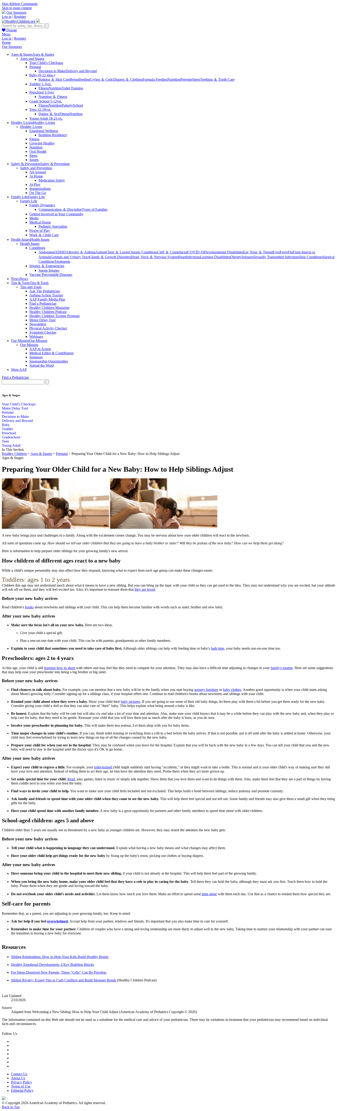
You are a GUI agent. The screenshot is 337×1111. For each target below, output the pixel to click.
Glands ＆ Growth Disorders (110, 257)
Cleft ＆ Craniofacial (172, 252)
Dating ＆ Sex (49, 114)
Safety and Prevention (36, 168)
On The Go (37, 193)
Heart (182, 257)
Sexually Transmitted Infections (276, 257)
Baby (6, 425)
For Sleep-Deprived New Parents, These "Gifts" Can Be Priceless (58, 972)
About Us (18, 1078)
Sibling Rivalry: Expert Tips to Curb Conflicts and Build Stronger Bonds (63, 980)
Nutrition (173, 79)
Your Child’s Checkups (46, 63)
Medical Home (40, 222)
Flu (290, 252)
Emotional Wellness (43, 131)
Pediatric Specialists (53, 226)
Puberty (67, 105)
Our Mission (29, 345)
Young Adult (11, 445)
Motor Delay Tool (42, 320)
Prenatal (35, 67)
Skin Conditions (311, 257)
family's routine (282, 668)
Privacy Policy (21, 1082)
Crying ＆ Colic (101, 79)
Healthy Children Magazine (49, 308)
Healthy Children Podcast (47, 312)
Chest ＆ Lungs (117, 252)
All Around (37, 172)
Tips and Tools (30, 287)
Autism (100, 252)
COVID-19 (196, 252)
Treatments (62, 261)
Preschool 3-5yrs (41, 92)
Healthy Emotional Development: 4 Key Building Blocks (52, 965)
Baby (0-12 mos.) (42, 75)
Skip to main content (17, 8)
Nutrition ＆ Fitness (53, 97)
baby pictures (130, 702)
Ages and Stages (32, 59)
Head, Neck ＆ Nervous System (154, 257)
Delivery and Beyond (81, 71)
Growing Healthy (42, 143)
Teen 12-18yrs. (40, 109)
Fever (284, 252)
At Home (36, 176)
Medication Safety (52, 180)
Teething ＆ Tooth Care (217, 79)
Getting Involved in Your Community (56, 214)
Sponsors (36, 357)
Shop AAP (19, 369)
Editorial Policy (22, 1090)
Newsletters (37, 324)
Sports (34, 160)
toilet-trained (103, 767)
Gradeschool (11, 437)
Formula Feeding (155, 79)
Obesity (235, 257)
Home (6, 42)
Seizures (247, 257)
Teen (5, 441)
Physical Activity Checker (48, 328)
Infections (193, 257)
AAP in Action (40, 349)
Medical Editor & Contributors (51, 353)
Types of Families (95, 209)
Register (20, 17)
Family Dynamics (42, 205)
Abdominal (47, 252)
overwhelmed (57, 921)
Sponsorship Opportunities (48, 361)
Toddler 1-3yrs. (40, 84)
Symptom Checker (42, 332)
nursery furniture (206, 690)
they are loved (145, 589)
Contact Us (19, 1074)
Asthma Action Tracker (46, 295)
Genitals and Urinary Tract (70, 257)
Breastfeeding (80, 79)
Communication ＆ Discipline (60, 209)
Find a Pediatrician (42, 303)
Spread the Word (41, 365)
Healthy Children (14, 454)
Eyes (276, 252)
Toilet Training (72, 88)
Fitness (44, 88)
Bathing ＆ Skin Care (54, 79)
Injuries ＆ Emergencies (46, 266)
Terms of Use (20, 1086)
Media (34, 218)
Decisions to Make (52, 71)
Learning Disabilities (215, 257)
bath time (217, 648)
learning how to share (60, 668)
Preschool (9, 433)
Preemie (186, 79)
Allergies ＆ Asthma (80, 252)
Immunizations (40, 189)
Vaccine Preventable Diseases (50, 275)
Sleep (196, 79)
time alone (209, 894)
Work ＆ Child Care (44, 235)
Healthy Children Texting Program (54, 316)
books (29, 607)
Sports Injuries (49, 270)
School (78, 105)
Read (71, 779)
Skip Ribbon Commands (20, 4)
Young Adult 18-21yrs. (46, 118)
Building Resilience (53, 135)
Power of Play (39, 231)
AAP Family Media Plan (47, 299)
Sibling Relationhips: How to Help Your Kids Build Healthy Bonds (59, 957)
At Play (34, 184)
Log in (6, 17)
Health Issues (29, 244)
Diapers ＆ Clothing (128, 79)
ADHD (60, 252)
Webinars (36, 336)
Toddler (7, 429)
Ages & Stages (41, 454)
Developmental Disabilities (223, 252)
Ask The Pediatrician (44, 291)
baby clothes (232, 690)
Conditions (37, 248)
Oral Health (37, 151)
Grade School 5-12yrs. (45, 101)
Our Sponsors (16, 12)
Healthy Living (31, 127)
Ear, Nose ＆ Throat (258, 252)
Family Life (28, 201)
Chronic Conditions (143, 252)
